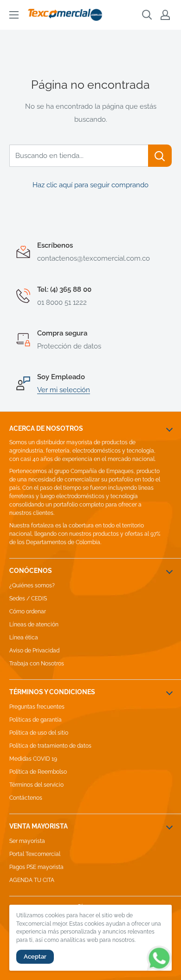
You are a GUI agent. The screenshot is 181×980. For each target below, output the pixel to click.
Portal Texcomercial (34, 854)
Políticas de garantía (35, 720)
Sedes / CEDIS (28, 598)
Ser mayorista (27, 841)
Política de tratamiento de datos (50, 746)
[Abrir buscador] (147, 15)
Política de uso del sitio (38, 733)
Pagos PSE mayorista (36, 867)
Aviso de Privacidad (34, 650)
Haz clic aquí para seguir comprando (90, 185)
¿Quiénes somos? (32, 585)
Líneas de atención (33, 624)
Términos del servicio (36, 785)
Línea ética (23, 637)
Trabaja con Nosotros (36, 663)
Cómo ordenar (27, 611)
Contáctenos (25, 798)
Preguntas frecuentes (37, 707)
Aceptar (35, 956)
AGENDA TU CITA (31, 880)
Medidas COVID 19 (33, 759)
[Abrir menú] (14, 15)
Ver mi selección (63, 390)
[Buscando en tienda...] (160, 156)
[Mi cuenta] (165, 15)
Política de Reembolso (38, 772)
